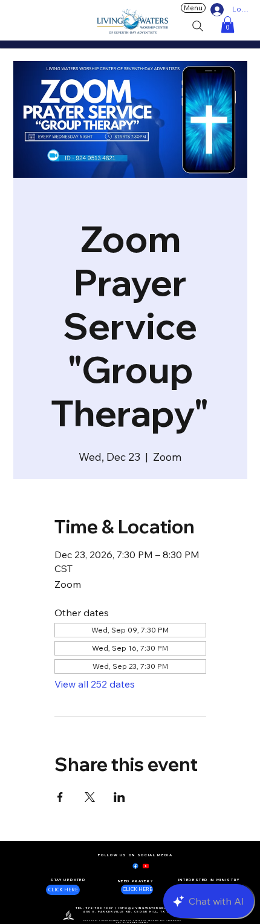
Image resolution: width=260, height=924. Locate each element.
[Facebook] (135, 866)
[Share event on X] (90, 797)
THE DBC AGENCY (138, 922)
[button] (228, 24)
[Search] (197, 26)
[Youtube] (145, 866)
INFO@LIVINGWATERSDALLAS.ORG (152, 907)
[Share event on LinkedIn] (119, 797)
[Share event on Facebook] (60, 797)
